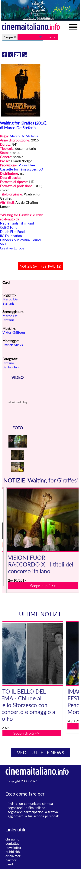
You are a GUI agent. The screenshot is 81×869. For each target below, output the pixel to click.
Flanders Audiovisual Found (20, 240)
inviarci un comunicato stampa (30, 803)
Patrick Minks (12, 345)
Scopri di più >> (43, 585)
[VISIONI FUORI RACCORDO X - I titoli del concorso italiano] (43, 520)
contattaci (12, 843)
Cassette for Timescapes (18, 169)
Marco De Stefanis (24, 136)
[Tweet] (11, 56)
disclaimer (13, 856)
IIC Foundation (11, 236)
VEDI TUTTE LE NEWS (40, 752)
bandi (9, 864)
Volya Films (27, 165)
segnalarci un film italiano (26, 808)
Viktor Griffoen (13, 332)
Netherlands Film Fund (17, 223)
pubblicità (12, 852)
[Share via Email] (18, 56)
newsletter (13, 847)
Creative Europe (12, 248)
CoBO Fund (8, 227)
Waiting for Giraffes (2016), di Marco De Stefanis (23, 125)
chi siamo (12, 839)
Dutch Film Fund (12, 231)
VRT (3, 244)
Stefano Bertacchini (10, 365)
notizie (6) (28, 266)
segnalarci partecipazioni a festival (33, 812)
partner (11, 860)
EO (40, 169)
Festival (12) (51, 266)
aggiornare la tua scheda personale (34, 816)
